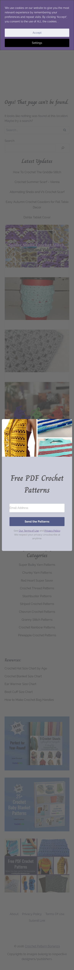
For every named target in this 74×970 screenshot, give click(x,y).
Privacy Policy (52, 530)
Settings (37, 42)
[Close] (67, 424)
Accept (37, 32)
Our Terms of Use (29, 530)
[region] (37, 25)
